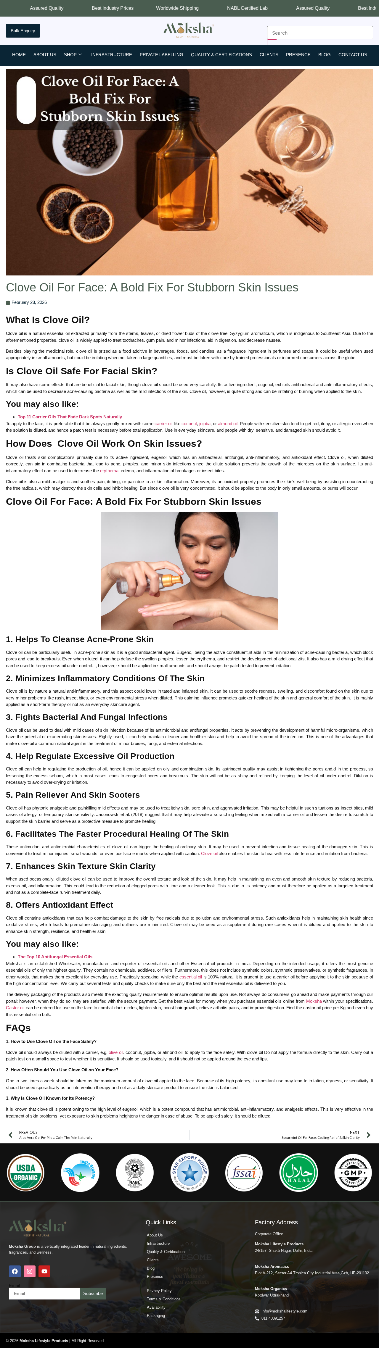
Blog (324, 54)
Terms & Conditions (164, 1299)
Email (14, 1285)
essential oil (190, 976)
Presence (298, 54)
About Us (44, 54)
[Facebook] (15, 1271)
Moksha (314, 1001)
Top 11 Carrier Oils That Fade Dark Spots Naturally (70, 416)
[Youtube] (44, 1271)
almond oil (227, 423)
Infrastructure (111, 54)
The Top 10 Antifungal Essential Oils (55, 956)
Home (19, 54)
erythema (109, 470)
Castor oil (15, 1007)
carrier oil (163, 423)
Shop (70, 54)
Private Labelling (161, 54)
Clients (269, 54)
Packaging (156, 1315)
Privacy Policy (159, 1291)
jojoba (205, 423)
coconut (189, 423)
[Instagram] (30, 1271)
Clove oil (209, 853)
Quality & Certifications (221, 54)
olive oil (116, 1052)
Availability (156, 1307)
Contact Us (352, 54)
